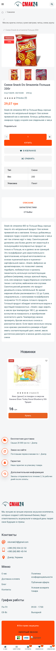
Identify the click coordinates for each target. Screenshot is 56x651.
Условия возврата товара (40, 589)
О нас (4, 573)
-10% (9, 42)
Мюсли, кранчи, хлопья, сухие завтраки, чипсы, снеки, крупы (28, 23)
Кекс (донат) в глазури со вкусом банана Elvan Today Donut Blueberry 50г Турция (28, 399)
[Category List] (3, 4)
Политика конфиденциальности (41, 575)
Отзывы (28, 212)
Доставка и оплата (11, 579)
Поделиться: (10, 126)
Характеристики (28, 207)
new (11, 361)
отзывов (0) (34, 393)
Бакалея (11, 12)
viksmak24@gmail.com (17, 542)
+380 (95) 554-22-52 (17, 548)
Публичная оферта (40, 582)
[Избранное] (46, 361)
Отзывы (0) (21, 98)
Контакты (6, 589)
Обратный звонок (28, 632)
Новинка (9, 38)
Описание (28, 203)
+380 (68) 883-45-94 (17, 551)
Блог (4, 584)
